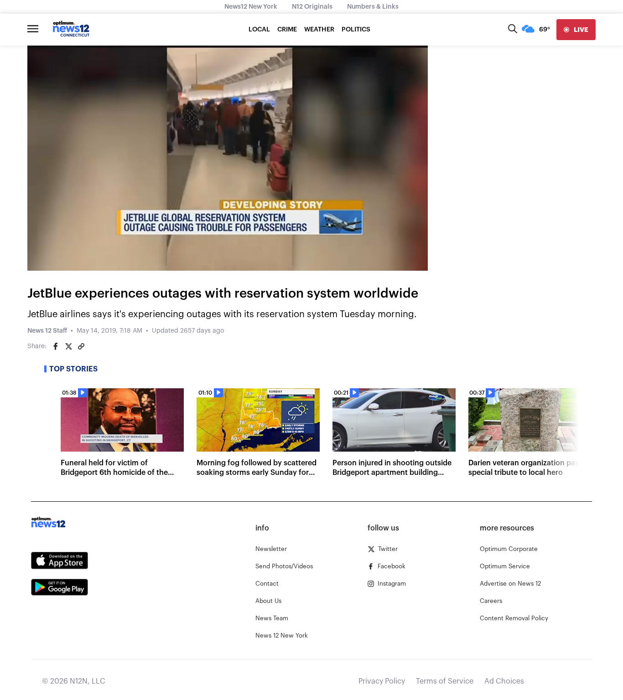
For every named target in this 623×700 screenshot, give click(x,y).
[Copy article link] (81, 346)
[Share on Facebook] (55, 346)
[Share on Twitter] (68, 346)
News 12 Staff (47, 331)
